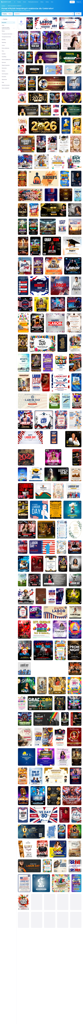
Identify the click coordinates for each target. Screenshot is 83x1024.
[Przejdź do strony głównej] (5, 2)
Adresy (10, 13)
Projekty (5, 13)
